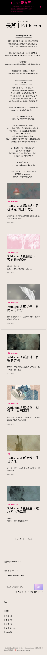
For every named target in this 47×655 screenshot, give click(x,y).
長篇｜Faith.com (13, 202)
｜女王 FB (8, 620)
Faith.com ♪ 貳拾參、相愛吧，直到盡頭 (23, 409)
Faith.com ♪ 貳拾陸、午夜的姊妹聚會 (23, 258)
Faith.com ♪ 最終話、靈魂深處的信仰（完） (23, 208)
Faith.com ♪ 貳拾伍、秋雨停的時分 (23, 308)
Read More (10, 222)
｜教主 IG (8, 624)
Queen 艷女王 (21, 3)
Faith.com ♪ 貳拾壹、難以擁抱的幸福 (23, 510)
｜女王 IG (8, 616)
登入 (5, 602)
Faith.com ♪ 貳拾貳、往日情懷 (23, 460)
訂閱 (38, 587)
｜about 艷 (8, 632)
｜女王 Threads (10, 628)
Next (30, 539)
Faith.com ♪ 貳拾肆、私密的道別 (23, 359)
